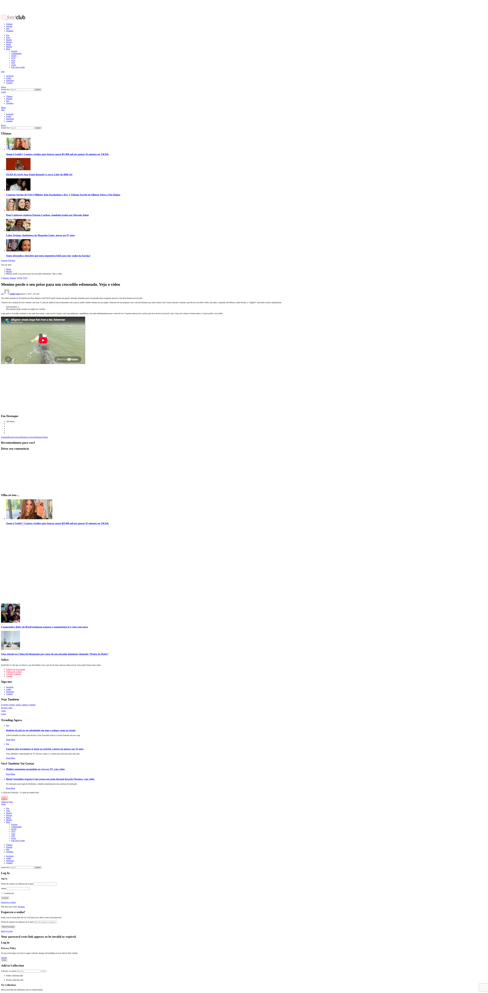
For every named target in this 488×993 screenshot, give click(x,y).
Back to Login (7, 931)
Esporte (14, 51)
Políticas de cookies (14, 672)
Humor (9, 40)
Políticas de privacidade (15, 669)
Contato (9, 676)
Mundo (9, 47)
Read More (10, 740)
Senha (3, 888)
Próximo (11, 260)
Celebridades (16, 53)
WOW (14, 56)
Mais (8, 49)
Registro (21, 907)
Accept (4, 957)
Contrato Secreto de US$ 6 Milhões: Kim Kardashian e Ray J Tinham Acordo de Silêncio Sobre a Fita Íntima (63, 194)
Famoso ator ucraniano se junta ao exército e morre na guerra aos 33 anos (44, 749)
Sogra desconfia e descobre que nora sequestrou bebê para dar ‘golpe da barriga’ (48, 255)
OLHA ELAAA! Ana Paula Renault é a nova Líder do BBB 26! (39, 174)
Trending (9, 31)
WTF (13, 58)
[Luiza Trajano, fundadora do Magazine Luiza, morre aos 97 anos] (246, 225)
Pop (7, 35)
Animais (4, 437)
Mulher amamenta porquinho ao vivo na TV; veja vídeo (35, 769)
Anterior (4, 260)
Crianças (17, 437)
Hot (7, 28)
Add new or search (9, 971)
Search (38, 90)
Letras (3, 714)
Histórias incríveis (28, 437)
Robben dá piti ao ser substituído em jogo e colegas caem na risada (40, 730)
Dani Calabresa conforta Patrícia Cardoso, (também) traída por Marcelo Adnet (47, 215)
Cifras (3, 711)
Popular (9, 26)
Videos (45, 437)
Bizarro (9, 42)
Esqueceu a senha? (8, 902)
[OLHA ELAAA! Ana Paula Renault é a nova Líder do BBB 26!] (246, 164)
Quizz (13, 65)
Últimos (9, 24)
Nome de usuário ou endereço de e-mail (17, 884)
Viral (8, 37)
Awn (13, 60)
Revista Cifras (6, 708)
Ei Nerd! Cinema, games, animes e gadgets (18, 705)
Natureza (38, 437)
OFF (13, 63)
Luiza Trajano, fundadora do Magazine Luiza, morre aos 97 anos (40, 235)
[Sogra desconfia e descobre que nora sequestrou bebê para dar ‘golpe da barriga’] (246, 245)
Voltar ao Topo (7, 802)
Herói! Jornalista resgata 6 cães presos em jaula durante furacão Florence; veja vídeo (50, 779)
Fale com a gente (18, 67)
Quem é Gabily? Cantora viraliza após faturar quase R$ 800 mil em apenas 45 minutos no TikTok (57, 154)
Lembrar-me (9, 893)
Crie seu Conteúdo (13, 674)
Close (3, 804)
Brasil (8, 44)
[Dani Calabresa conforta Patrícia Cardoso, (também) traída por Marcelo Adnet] (246, 205)
